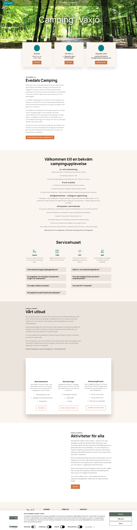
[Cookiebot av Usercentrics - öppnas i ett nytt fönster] (13, 527)
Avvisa (120, 523)
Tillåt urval (121, 519)
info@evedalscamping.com (101, 58)
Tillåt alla (120, 514)
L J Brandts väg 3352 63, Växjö (69, 57)
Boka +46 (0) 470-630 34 (68, 408)
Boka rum (41, 408)
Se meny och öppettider (96, 407)
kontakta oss (101, 62)
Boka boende (8, 3)
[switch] (49, 527)
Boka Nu (75, 486)
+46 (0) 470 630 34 (101, 56)
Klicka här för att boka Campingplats (40, 137)
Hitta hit (37, 62)
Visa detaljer (88, 527)
